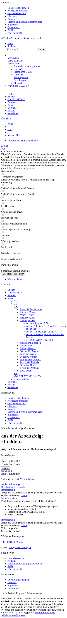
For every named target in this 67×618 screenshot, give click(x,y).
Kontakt (11, 19)
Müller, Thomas (28, 348)
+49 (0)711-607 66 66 (12, 542)
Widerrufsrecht (14, 33)
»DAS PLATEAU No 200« (40, 340)
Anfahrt (11, 384)
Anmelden (19, 66)
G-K (16, 303)
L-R (16, 306)
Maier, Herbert (27, 315)
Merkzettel (19, 83)
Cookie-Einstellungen (18, 8)
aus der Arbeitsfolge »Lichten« (41, 331)
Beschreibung (8, 487)
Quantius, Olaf (27, 365)
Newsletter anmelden (17, 10)
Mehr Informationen (45, 612)
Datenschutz (13, 27)
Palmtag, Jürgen (28, 354)
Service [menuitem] (21, 17)
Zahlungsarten (21, 77)
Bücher (11, 289)
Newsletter (12, 387)
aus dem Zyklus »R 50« (38, 323)
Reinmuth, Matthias (29, 368)
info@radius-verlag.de (20, 547)
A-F (16, 301)
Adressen (18, 74)
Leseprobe (20, 487)
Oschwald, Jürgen (29, 351)
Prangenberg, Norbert (30, 359)
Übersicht (18, 69)
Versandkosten (27, 479)
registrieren (35, 66)
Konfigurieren (18, 615)
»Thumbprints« (21, 379)
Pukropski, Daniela (29, 362)
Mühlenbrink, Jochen (30, 342)
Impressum (12, 24)
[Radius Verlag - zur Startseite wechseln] (21, 38)
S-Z (15, 373)
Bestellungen (20, 80)
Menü (10, 43)
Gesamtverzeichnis (16, 13)
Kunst (10, 298)
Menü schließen (15, 60)
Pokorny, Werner (28, 356)
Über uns (12, 16)
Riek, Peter (25, 370)
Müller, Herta (26, 345)
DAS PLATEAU (16, 292)
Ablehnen (6, 615)
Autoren (11, 295)
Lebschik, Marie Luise (31, 309)
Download (6, 471)
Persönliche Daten (23, 71)
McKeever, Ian (27, 317)
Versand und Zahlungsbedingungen (24, 21)
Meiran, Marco (27, 320)
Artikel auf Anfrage (10, 484)
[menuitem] (36, 8)
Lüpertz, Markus (28, 312)
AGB (10, 30)
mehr (24, 495)
